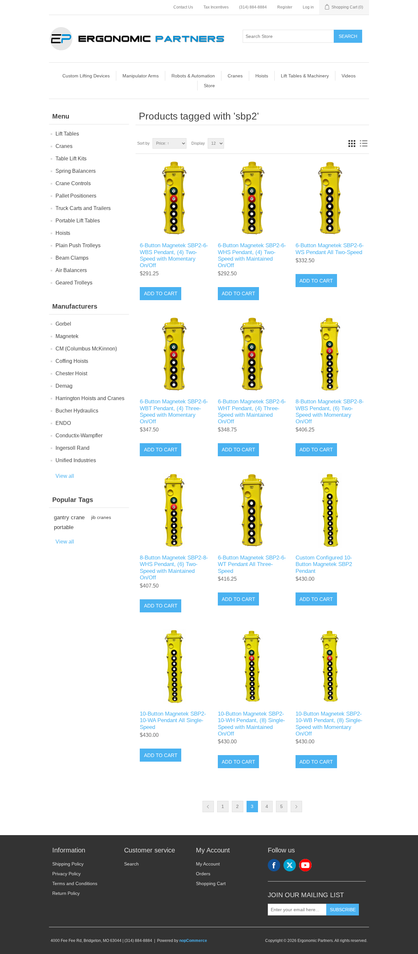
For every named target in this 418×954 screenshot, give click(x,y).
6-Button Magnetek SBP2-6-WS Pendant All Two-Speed (330, 248)
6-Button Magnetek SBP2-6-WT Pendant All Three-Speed (252, 564)
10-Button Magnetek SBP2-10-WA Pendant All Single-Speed (173, 720)
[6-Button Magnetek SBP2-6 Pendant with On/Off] (174, 198)
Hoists (261, 75)
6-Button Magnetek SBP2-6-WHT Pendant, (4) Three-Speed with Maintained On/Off (252, 411)
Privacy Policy (66, 873)
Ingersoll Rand (72, 448)
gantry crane (69, 517)
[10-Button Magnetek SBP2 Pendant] (330, 510)
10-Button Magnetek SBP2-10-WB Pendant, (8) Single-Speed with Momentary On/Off (329, 724)
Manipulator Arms (140, 75)
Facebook (274, 865)
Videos (349, 75)
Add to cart (160, 293)
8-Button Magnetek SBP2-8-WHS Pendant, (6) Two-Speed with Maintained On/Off (174, 568)
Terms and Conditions (74, 883)
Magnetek (67, 336)
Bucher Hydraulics (77, 410)
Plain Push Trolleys (78, 245)
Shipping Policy (68, 863)
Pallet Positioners (76, 196)
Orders (203, 873)
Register (284, 7)
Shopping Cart (211, 883)
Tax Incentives (216, 7)
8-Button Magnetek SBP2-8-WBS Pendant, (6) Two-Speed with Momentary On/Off (330, 411)
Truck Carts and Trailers (83, 208)
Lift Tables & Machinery (305, 75)
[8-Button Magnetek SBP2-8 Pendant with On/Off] (330, 354)
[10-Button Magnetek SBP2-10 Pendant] (174, 666)
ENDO (63, 423)
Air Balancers (71, 270)
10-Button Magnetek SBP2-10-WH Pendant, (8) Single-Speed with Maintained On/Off (251, 724)
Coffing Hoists (72, 361)
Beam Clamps (72, 258)
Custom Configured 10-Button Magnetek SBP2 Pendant (324, 564)
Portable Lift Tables (78, 220)
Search (348, 36)
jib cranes (101, 517)
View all (65, 476)
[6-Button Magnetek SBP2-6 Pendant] (330, 198)
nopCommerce (193, 940)
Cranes (235, 75)
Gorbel (63, 324)
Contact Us (183, 7)
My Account (208, 863)
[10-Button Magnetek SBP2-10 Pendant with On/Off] (252, 666)
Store (209, 85)
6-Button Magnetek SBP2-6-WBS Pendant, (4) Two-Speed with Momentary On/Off (174, 255)
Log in (308, 7)
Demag (64, 386)
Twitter (289, 865)
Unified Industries (76, 460)
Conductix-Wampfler (79, 435)
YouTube (305, 865)
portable (63, 527)
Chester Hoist (71, 373)
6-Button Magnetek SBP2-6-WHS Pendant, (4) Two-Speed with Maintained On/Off (252, 255)
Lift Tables (67, 134)
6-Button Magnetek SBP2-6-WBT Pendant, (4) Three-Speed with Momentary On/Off (174, 411)
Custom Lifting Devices (86, 75)
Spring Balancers (76, 171)
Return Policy (66, 893)
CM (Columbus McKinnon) (86, 348)
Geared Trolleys (74, 282)
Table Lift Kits (71, 158)
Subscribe (343, 909)
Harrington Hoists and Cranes (90, 398)
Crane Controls (73, 183)
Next (296, 806)
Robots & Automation (193, 75)
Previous (208, 806)
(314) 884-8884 (253, 7)
